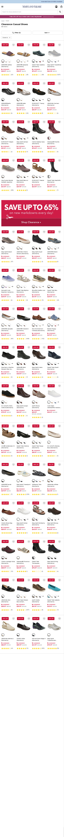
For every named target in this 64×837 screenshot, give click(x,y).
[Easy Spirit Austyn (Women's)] (24, 391)
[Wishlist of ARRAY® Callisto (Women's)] (13, 44)
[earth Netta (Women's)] (39, 585)
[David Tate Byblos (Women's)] (24, 275)
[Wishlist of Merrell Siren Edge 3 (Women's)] (44, 618)
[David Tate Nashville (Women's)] (54, 165)
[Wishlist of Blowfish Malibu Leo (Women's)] (44, 270)
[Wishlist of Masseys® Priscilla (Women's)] (59, 121)
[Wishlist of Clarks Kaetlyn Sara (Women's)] (44, 121)
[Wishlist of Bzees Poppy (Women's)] (59, 308)
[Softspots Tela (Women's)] (39, 470)
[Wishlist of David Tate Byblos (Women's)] (28, 270)
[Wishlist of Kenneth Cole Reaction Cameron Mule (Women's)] (13, 270)
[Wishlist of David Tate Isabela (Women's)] (59, 580)
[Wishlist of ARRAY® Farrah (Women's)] (13, 464)
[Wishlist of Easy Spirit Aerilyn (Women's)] (28, 121)
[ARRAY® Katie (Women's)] (24, 89)
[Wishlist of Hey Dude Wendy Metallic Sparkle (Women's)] (13, 160)
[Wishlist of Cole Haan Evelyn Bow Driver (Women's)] (28, 580)
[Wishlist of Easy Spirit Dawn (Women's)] (13, 231)
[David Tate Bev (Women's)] (54, 275)
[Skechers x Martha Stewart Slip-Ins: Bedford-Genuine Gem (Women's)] (8, 352)
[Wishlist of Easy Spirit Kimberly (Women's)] (44, 503)
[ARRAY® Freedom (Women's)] (24, 314)
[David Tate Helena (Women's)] (24, 431)
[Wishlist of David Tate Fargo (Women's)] (44, 425)
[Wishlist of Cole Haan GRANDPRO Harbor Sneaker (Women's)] (59, 385)
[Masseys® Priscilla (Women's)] (54, 127)
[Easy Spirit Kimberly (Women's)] (39, 508)
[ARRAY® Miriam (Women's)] (54, 237)
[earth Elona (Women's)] (39, 391)
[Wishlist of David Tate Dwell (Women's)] (59, 347)
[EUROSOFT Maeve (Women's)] (39, 165)
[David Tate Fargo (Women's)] (39, 431)
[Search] (60, 12)
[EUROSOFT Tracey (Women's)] (39, 89)
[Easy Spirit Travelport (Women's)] (24, 470)
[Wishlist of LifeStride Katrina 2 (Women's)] (13, 618)
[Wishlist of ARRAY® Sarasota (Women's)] (28, 44)
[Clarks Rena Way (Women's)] (8, 508)
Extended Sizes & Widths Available (51, 1)
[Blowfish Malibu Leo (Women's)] (39, 275)
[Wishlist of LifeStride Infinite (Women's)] (59, 464)
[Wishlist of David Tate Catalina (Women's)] (44, 44)
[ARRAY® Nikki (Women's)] (24, 352)
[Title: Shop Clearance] (31, 213)
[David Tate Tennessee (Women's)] (39, 547)
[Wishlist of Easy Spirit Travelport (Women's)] (28, 464)
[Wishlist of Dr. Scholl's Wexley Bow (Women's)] (59, 425)
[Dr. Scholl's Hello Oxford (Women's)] (8, 391)
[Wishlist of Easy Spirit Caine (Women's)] (44, 347)
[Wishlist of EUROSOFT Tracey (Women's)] (44, 83)
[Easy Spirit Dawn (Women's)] (8, 237)
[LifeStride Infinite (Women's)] (54, 470)
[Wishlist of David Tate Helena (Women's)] (28, 425)
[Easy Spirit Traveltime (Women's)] (54, 50)
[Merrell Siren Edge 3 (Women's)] (39, 624)
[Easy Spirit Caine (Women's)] (39, 352)
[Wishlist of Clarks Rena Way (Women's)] (13, 503)
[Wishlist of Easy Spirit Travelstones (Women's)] (59, 618)
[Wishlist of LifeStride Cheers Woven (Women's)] (28, 231)
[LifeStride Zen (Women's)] (8, 585)
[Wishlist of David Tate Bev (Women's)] (59, 270)
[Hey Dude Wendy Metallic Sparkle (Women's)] (8, 165)
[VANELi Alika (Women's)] (24, 624)
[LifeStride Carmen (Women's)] (54, 89)
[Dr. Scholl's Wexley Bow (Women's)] (54, 431)
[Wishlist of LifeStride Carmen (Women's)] (59, 83)
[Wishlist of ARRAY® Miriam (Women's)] (59, 231)
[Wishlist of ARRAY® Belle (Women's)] (13, 83)
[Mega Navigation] (2, 6)
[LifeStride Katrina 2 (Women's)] (8, 624)
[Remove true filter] (9, 37)
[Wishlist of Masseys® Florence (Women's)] (28, 541)
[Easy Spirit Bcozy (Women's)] (54, 508)
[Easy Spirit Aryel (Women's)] (39, 237)
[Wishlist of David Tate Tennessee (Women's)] (44, 541)
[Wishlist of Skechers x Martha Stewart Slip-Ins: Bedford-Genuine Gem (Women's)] (13, 347)
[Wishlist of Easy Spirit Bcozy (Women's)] (59, 503)
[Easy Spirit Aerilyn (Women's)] (24, 127)
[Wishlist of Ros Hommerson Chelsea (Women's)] (44, 308)
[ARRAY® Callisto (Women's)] (8, 50)
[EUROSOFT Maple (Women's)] (8, 127)
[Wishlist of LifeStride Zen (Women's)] (13, 580)
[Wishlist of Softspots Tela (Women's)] (44, 464)
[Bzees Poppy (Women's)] (54, 314)
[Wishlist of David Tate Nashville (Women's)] (59, 160)
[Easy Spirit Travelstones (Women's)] (54, 624)
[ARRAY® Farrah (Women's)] (8, 470)
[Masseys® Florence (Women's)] (24, 547)
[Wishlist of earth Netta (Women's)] (44, 580)
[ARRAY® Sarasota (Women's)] (24, 50)
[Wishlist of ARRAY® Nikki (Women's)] (28, 347)
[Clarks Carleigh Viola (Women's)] (8, 547)
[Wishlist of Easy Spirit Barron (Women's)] (28, 160)
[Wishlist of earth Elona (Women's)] (44, 385)
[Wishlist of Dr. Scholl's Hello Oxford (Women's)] (13, 385)
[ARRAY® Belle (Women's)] (8, 89)
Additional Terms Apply (48, 16)
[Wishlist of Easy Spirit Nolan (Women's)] (28, 503)
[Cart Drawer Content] (61, 6)
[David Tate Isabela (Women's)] (54, 585)
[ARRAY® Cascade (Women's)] (8, 314)
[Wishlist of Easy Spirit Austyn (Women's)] (28, 385)
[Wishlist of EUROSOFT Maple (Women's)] (13, 121)
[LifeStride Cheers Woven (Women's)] (24, 237)
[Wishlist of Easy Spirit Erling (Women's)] (59, 541)
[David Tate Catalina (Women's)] (39, 50)
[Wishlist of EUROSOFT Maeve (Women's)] (44, 160)
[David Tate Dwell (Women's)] (54, 352)
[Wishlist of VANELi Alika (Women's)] (28, 618)
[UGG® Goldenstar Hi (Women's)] (8, 431)
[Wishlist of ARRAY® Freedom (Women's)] (28, 308)
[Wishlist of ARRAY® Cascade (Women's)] (13, 308)
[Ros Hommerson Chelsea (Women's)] (39, 314)
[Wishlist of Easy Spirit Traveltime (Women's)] (59, 44)
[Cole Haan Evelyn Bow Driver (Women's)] (24, 585)
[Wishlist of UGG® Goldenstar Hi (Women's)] (13, 425)
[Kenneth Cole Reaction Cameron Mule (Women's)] (8, 275)
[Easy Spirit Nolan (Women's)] (24, 508)
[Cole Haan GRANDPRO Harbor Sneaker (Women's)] (54, 391)
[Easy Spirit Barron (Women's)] (24, 165)
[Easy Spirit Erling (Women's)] (54, 547)
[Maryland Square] (32, 6)
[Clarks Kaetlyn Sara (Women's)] (39, 127)
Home (2, 20)
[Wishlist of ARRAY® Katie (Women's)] (28, 83)
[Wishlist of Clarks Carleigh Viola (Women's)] (13, 541)
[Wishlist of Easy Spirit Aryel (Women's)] (44, 231)
